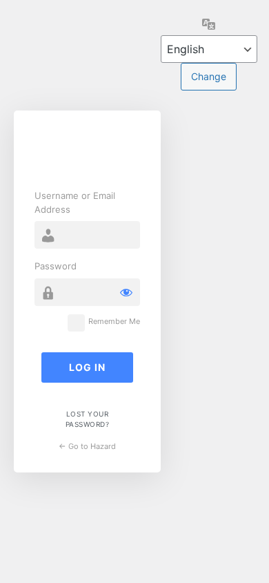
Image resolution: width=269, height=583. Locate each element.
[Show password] (126, 292)
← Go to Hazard (87, 446)
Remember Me (114, 321)
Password (55, 265)
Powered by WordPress (87, 152)
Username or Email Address (74, 202)
